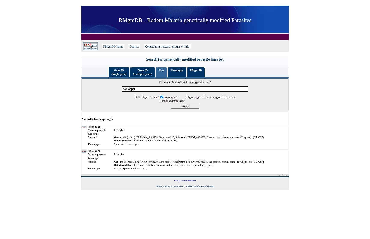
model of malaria (185, 181)
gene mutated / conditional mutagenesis (172, 99)
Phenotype (177, 70)
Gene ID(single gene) (118, 72)
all (138, 97)
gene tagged (195, 97)
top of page (283, 175)
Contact (134, 46)
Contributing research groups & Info (167, 46)
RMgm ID (196, 70)
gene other (231, 97)
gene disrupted (151, 97)
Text (161, 70)
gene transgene (213, 97)
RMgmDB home (113, 46)
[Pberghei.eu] (90, 46)
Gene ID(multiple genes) (142, 72)
